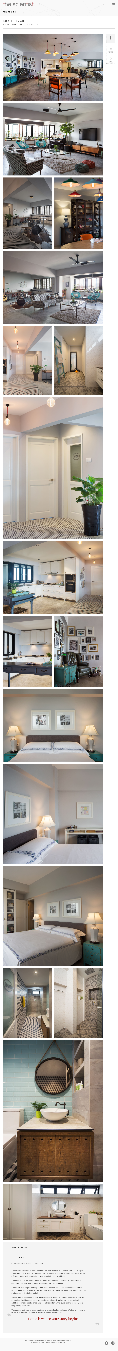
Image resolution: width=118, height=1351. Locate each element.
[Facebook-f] (106, 1343)
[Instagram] (113, 1343)
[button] (114, 4)
